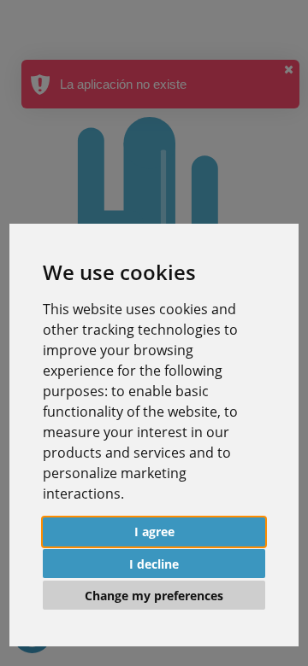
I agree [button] (154, 531)
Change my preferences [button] (154, 595)
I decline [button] (154, 564)
